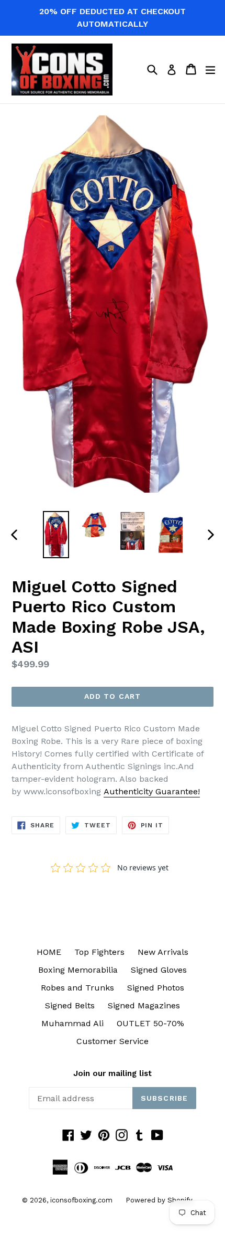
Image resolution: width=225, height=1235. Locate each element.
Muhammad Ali (72, 1023)
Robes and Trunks (77, 988)
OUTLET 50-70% (150, 1023)
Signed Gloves (159, 970)
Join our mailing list (112, 1073)
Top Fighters (99, 952)
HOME (49, 952)
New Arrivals (163, 952)
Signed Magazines (144, 1005)
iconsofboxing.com (81, 1200)
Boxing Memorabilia (78, 970)
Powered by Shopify (159, 1200)
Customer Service (112, 1041)
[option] (56, 534)
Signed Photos (155, 988)
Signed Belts (70, 1005)
